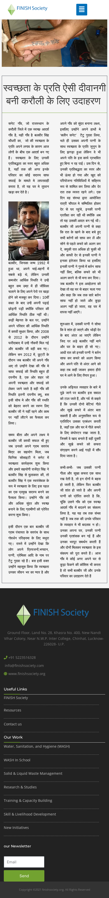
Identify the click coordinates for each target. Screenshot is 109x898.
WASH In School (17, 760)
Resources (12, 710)
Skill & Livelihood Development (30, 814)
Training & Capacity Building (28, 800)
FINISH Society (16, 697)
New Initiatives (16, 827)
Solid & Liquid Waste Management (33, 773)
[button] (81, 10)
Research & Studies (20, 787)
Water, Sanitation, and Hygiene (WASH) (37, 746)
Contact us (13, 724)
